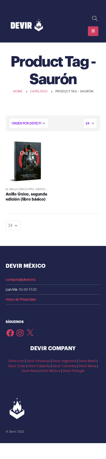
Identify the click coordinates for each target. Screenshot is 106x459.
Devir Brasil (87, 361)
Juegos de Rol (45, 189)
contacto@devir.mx (21, 279)
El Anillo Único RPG (20, 189)
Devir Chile (16, 366)
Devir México (50, 371)
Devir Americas (38, 361)
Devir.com (16, 361)
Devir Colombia (64, 366)
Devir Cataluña (39, 366)
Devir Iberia (87, 366)
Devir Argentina (64, 361)
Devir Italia (30, 371)
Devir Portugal (73, 371)
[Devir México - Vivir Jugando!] (27, 25)
